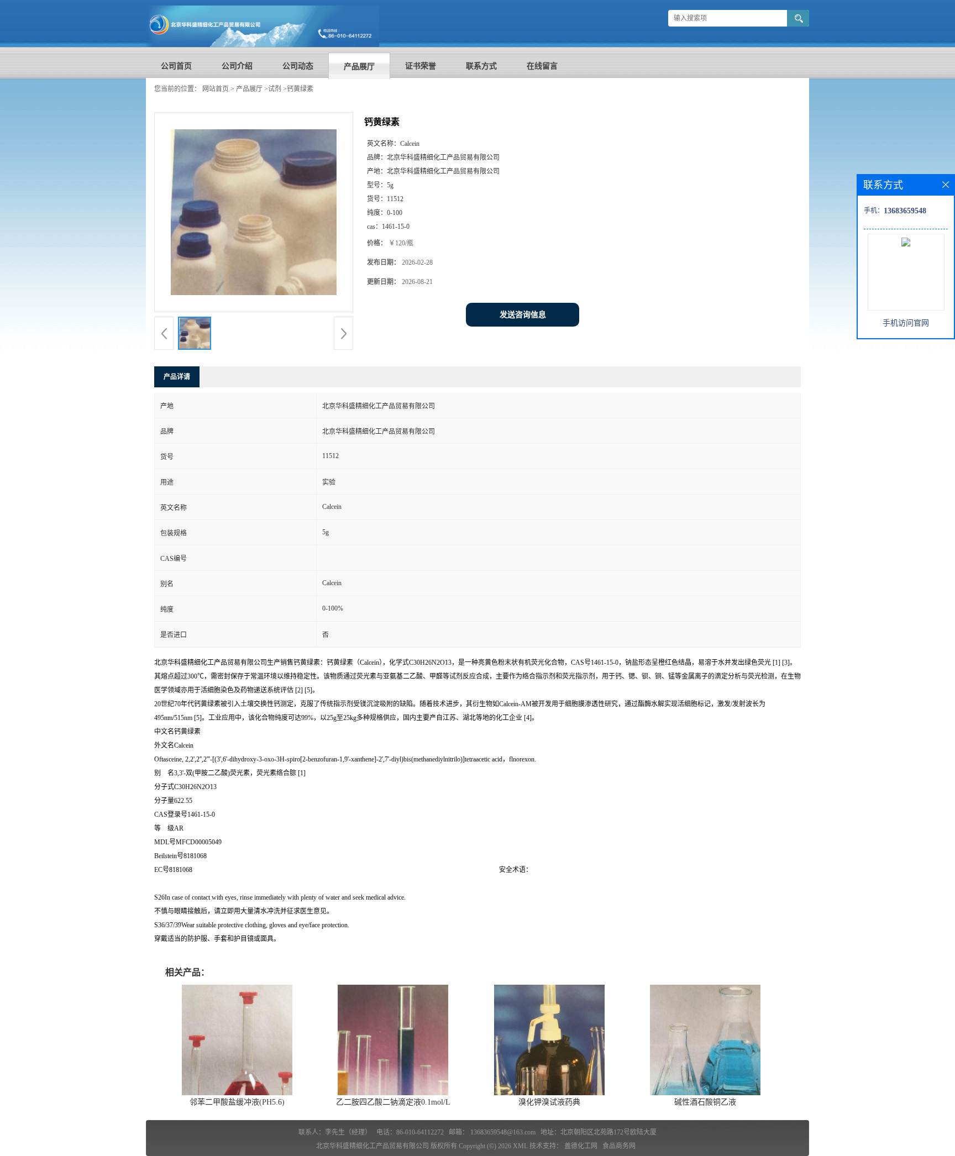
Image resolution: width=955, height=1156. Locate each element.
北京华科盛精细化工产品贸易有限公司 (372, 1146)
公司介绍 (237, 66)
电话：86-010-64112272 (410, 1132)
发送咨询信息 (523, 315)
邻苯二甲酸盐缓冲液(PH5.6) (237, 1102)
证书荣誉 (420, 66)
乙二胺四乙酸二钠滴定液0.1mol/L (393, 1102)
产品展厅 (359, 66)
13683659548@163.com (503, 1132)
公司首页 (176, 66)
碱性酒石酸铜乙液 (705, 1102)
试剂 (274, 89)
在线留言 (542, 66)
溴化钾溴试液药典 (549, 1102)
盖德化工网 (580, 1146)
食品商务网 (619, 1146)
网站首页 (215, 89)
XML (520, 1146)
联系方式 (481, 66)
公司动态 (297, 66)
